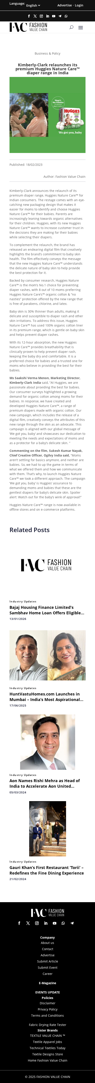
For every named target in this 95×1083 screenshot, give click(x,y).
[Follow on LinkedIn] (47, 16)
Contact (47, 949)
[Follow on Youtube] (54, 16)
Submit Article (47, 961)
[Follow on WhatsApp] (66, 16)
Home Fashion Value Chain (47, 1060)
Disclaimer (47, 1003)
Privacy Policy (47, 1009)
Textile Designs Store (47, 1054)
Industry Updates (23, 601)
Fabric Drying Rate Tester (47, 1025)
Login (79, 5)
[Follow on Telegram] (60, 16)
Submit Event (47, 967)
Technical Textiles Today (47, 1048)
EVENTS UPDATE (47, 992)
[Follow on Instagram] (41, 16)
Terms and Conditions (47, 1015)
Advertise (64, 5)
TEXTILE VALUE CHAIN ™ (47, 1035)
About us (47, 943)
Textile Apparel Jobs (47, 1042)
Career (48, 974)
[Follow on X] (35, 16)
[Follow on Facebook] (29, 16)
